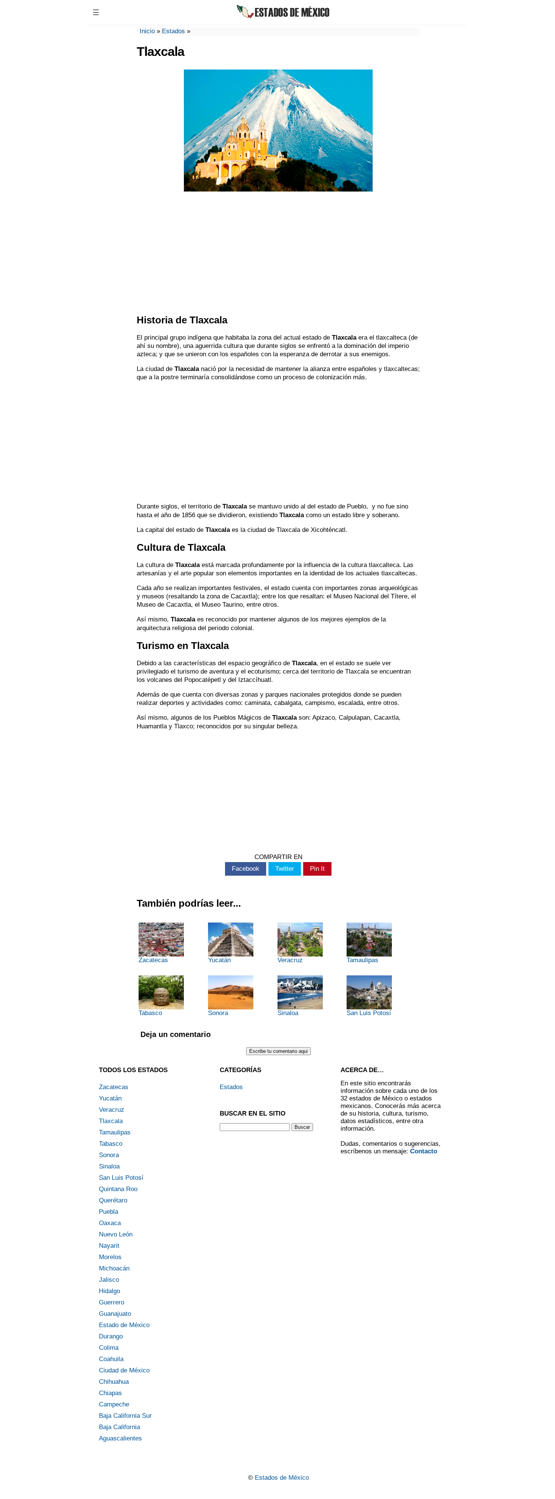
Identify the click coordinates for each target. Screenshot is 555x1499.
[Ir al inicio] (284, 18)
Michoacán (114, 1268)
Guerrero (111, 1302)
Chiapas (110, 1393)
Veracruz (290, 960)
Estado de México (124, 1325)
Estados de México (282, 1477)
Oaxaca (110, 1223)
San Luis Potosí (369, 1013)
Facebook (245, 868)
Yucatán (219, 960)
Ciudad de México (124, 1370)
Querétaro (113, 1200)
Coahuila (111, 1359)
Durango (111, 1336)
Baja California (119, 1427)
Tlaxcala (111, 1121)
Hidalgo (109, 1291)
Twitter (284, 868)
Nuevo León (116, 1234)
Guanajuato (115, 1313)
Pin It (317, 868)
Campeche (114, 1404)
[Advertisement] (278, 254)
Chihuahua (114, 1381)
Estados (173, 31)
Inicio (147, 31)
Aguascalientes (120, 1438)
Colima (109, 1347)
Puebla (108, 1211)
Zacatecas (153, 960)
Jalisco (109, 1279)
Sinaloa (288, 1013)
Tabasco (150, 1013)
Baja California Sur (125, 1415)
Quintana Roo (118, 1189)
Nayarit (109, 1245)
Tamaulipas (362, 960)
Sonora (218, 1013)
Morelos (110, 1257)
